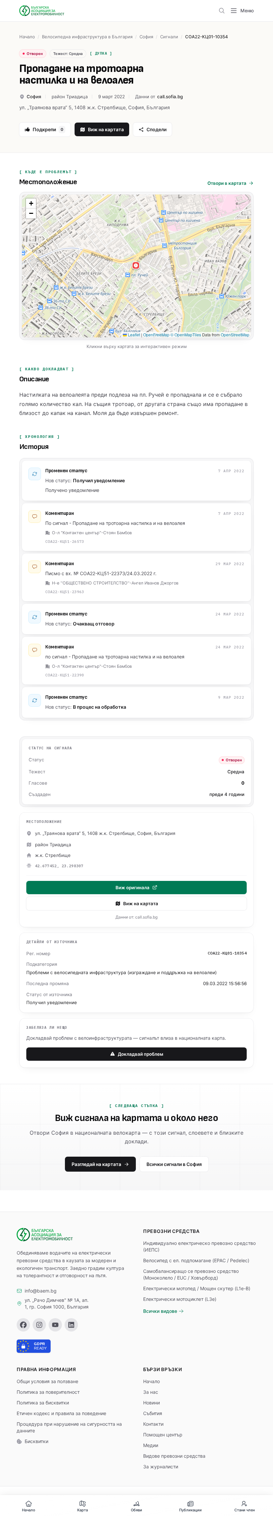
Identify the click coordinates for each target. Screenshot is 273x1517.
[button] (136, 266)
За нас (150, 1392)
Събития (152, 1413)
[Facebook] (23, 1324)
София (146, 36)
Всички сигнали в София (174, 1164)
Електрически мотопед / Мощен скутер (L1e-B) (196, 1288)
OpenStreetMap (235, 334)
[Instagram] (39, 1324)
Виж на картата (106, 129)
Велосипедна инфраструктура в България (87, 36)
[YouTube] (55, 1324)
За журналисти (160, 1466)
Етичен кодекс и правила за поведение (61, 1413)
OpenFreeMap (156, 334)
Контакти (153, 1424)
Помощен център (162, 1434)
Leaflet (133, 334)
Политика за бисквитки (43, 1402)
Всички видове (160, 1311)
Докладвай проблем (140, 1054)
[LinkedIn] (71, 1324)
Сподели (156, 129)
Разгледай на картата (96, 1164)
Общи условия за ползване (47, 1381)
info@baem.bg (41, 1291)
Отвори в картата (226, 183)
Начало (27, 36)
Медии (150, 1445)
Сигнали (169, 36)
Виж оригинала (132, 887)
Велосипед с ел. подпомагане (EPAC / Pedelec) (196, 1260)
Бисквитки (36, 1441)
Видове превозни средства (174, 1456)
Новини (151, 1402)
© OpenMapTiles (185, 334)
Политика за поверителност (48, 1392)
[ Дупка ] (101, 53)
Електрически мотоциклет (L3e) (179, 1299)
